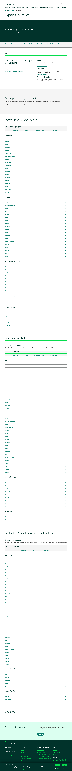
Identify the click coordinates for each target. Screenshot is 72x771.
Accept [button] (57, 765)
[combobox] (56, 4)
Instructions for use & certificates (43, 756)
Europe (26, 130)
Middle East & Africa (40, 130)
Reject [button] (64, 765)
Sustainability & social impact (26, 758)
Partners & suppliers (24, 756)
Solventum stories (40, 750)
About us (22, 750)
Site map (54, 754)
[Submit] (61, 4)
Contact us (55, 750)
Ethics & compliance (24, 760)
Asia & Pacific (54, 130)
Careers (22, 752)
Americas (16, 130)
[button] (59, 768)
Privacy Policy (23, 769)
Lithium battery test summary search (44, 758)
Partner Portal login (56, 752)
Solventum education (41, 752)
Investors (22, 754)
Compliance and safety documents (43, 754)
